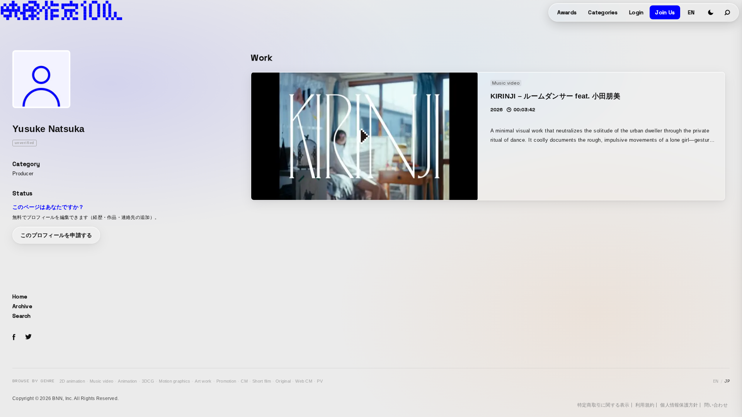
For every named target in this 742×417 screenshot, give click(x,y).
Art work (203, 381)
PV (320, 381)
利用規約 (644, 405)
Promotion (226, 381)
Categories (603, 12)
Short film (261, 381)
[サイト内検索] (728, 12)
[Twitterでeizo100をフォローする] (28, 338)
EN (691, 12)
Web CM (303, 381)
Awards (567, 12)
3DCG (148, 381)
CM (244, 381)
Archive (22, 306)
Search (21, 315)
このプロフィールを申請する (56, 235)
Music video (101, 381)
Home (19, 296)
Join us (665, 12)
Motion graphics (174, 381)
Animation (127, 381)
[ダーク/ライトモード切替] (711, 12)
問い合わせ (716, 405)
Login (636, 12)
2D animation (72, 381)
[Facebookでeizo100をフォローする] (13, 338)
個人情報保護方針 (679, 405)
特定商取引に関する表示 (603, 405)
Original (283, 381)
